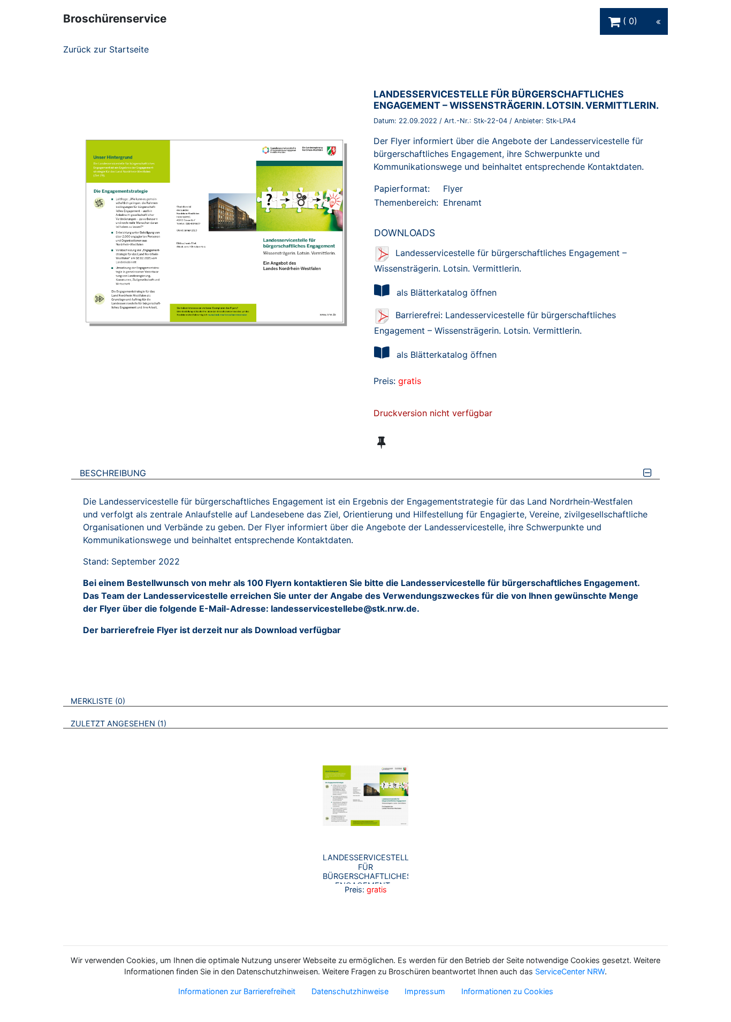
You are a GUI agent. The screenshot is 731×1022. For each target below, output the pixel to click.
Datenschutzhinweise (350, 991)
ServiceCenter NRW (570, 971)
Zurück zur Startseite (106, 49)
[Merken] (381, 442)
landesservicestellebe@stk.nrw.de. (345, 608)
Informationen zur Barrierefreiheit (236, 991)
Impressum (425, 991)
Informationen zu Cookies (507, 991)
